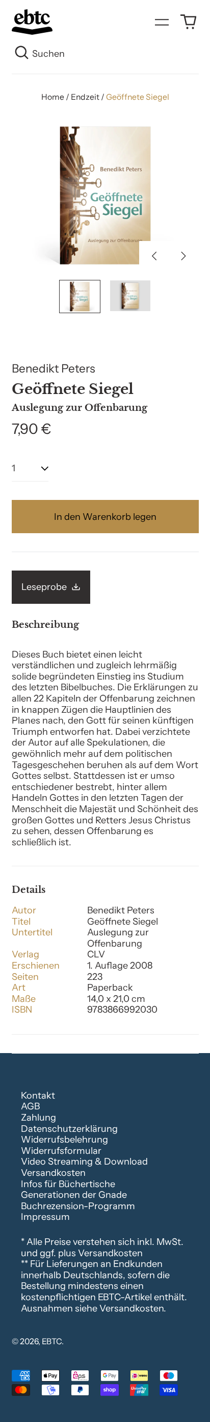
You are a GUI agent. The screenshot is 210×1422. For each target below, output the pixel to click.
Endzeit (85, 97)
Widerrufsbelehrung (64, 1139)
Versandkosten (53, 1172)
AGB (30, 1106)
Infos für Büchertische (68, 1184)
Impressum (45, 1216)
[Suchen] (22, 54)
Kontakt (38, 1095)
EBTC (52, 1341)
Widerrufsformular (61, 1150)
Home (52, 97)
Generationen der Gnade (74, 1194)
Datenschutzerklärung (69, 1128)
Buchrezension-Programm (78, 1206)
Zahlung (38, 1117)
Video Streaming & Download (84, 1161)
